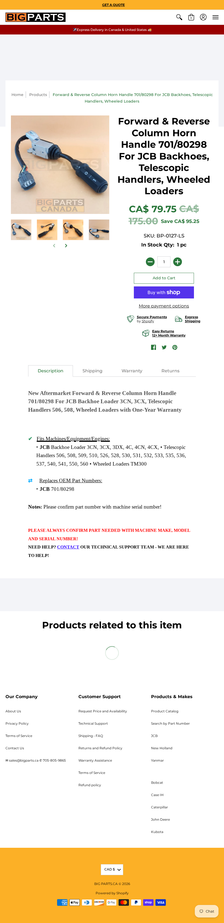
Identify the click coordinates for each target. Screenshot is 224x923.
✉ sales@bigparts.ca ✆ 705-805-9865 (35, 760)
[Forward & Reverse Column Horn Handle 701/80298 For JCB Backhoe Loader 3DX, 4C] (47, 229)
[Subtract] (150, 261)
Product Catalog (164, 711)
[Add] (177, 261)
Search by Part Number (170, 723)
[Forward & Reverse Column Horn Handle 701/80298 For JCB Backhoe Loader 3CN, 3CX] (21, 229)
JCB (154, 736)
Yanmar (157, 760)
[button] (179, 17)
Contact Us (14, 748)
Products (38, 94)
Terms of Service (18, 736)
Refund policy (89, 785)
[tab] (50, 371)
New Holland (161, 748)
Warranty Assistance (95, 760)
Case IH (157, 795)
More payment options (164, 306)
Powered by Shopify (112, 893)
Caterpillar (159, 807)
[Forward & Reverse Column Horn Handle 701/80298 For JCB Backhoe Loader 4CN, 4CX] (73, 229)
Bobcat (157, 782)
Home (17, 94)
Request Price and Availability (102, 711)
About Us (13, 711)
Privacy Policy (17, 723)
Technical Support (93, 723)
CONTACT (68, 547)
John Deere (160, 819)
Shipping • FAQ (90, 736)
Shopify (148, 321)
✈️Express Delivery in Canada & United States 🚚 (112, 30)
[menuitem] (179, 17)
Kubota (157, 832)
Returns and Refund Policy (100, 748)
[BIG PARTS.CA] (35, 17)
